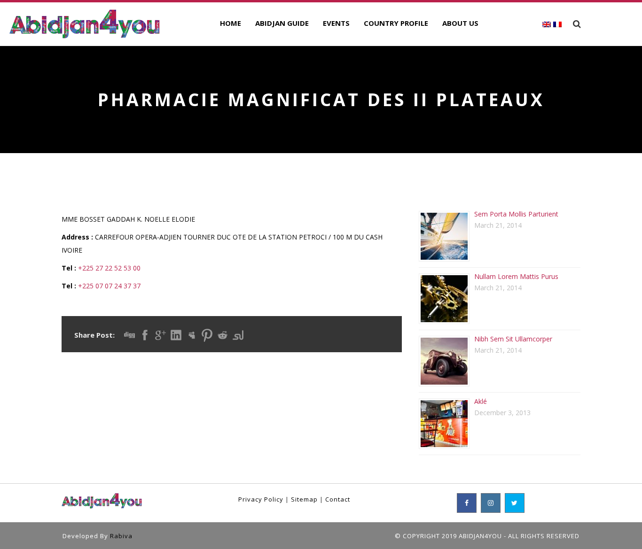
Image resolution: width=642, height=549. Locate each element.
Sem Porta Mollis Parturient (516, 213)
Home (230, 23)
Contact (337, 499)
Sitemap (304, 499)
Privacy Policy (260, 499)
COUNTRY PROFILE (396, 23)
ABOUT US (460, 23)
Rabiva (121, 536)
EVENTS (336, 23)
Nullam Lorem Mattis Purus (516, 276)
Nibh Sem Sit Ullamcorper (513, 338)
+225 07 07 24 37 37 (109, 285)
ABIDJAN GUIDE (282, 23)
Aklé (480, 401)
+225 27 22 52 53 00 (109, 267)
